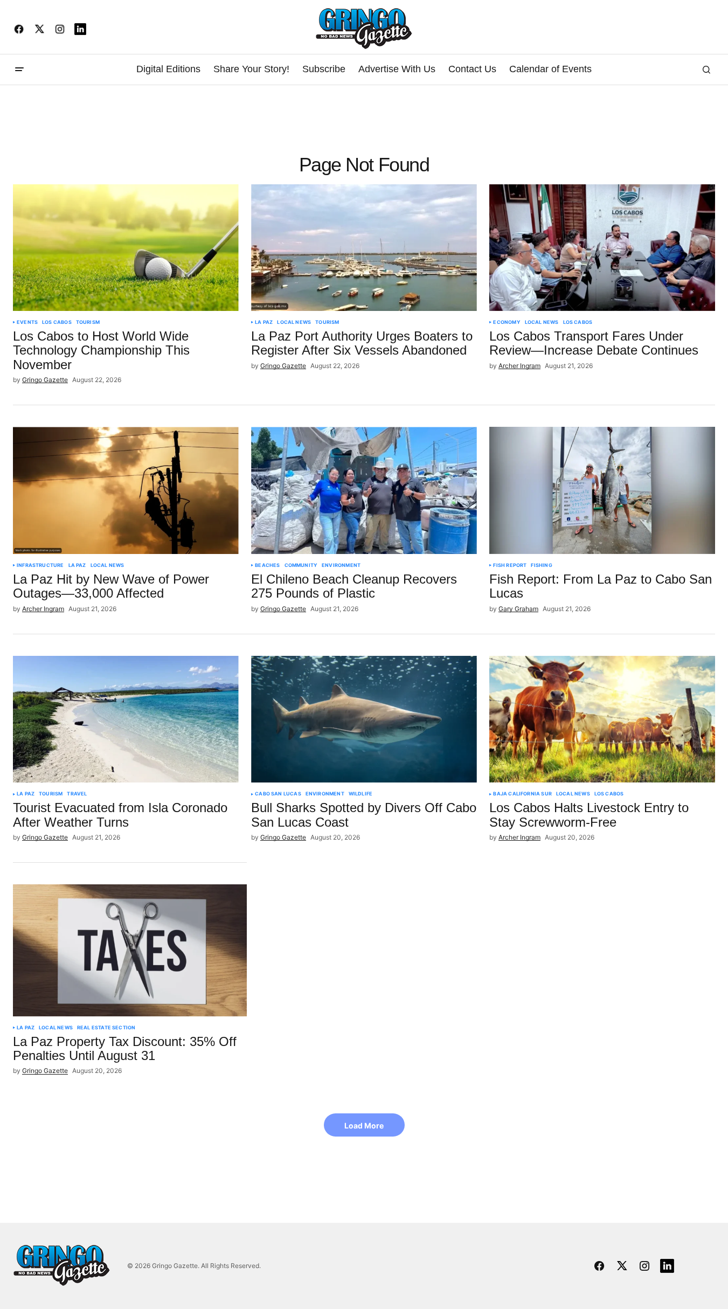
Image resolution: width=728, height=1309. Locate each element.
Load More (364, 1125)
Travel (77, 794)
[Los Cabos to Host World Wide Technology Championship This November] (126, 247)
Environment (341, 565)
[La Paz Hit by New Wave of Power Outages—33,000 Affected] (126, 490)
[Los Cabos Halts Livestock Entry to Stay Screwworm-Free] (602, 719)
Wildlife (360, 794)
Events (27, 322)
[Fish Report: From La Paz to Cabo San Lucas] (602, 490)
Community (301, 565)
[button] (19, 69)
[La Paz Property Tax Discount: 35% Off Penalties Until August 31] (130, 950)
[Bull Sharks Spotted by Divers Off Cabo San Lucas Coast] (364, 719)
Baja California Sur (522, 794)
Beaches (267, 565)
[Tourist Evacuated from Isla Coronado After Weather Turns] (126, 719)
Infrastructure (40, 565)
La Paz (264, 322)
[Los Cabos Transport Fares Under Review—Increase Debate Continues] (602, 247)
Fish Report (509, 565)
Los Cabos (57, 322)
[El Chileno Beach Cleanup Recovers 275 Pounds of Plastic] (364, 490)
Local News (294, 322)
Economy (506, 322)
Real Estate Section (106, 1027)
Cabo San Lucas (278, 794)
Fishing (541, 565)
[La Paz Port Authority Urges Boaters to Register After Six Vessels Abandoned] (364, 247)
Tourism (88, 322)
